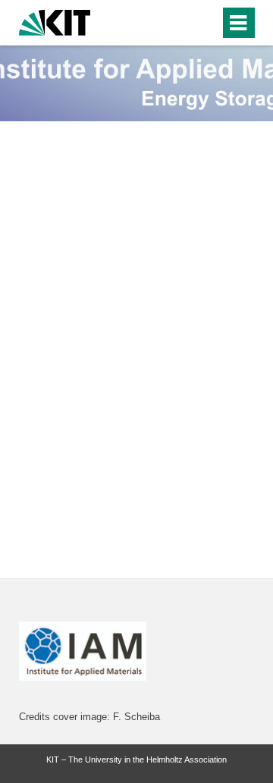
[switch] (181, 22)
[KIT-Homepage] (55, 21)
